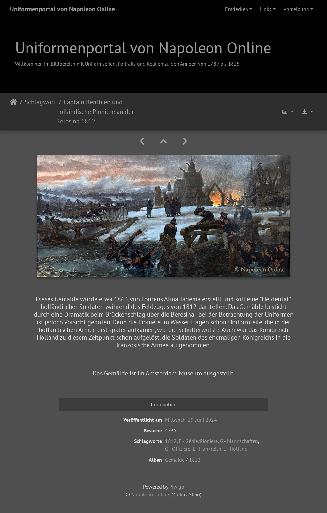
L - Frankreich (207, 449)
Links (265, 9)
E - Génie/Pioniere (198, 441)
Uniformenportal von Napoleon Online (62, 9)
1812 (171, 441)
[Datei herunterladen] (307, 111)
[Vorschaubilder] (163, 141)
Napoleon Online (150, 494)
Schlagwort (40, 102)
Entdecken (236, 9)
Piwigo (176, 487)
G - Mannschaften (239, 441)
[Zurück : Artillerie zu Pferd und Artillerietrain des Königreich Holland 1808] (142, 141)
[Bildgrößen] (288, 111)
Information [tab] (164, 404)
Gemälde (175, 459)
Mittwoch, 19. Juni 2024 (191, 419)
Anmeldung (296, 9)
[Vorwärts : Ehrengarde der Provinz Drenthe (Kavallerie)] (185, 141)
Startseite (13, 111)
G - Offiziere (177, 449)
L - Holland (235, 449)
